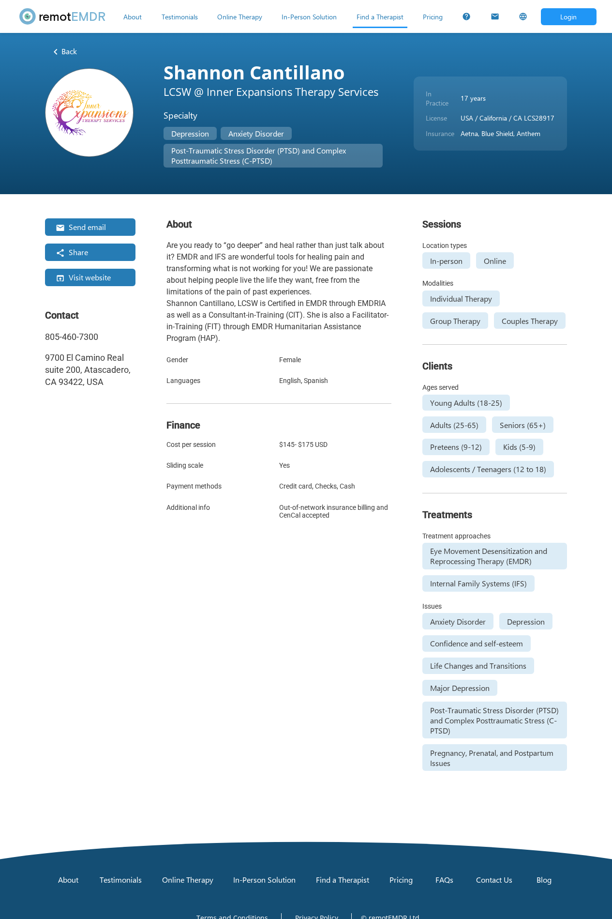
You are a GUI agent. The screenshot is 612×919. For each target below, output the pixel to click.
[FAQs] (466, 16)
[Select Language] (523, 16)
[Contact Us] (495, 16)
